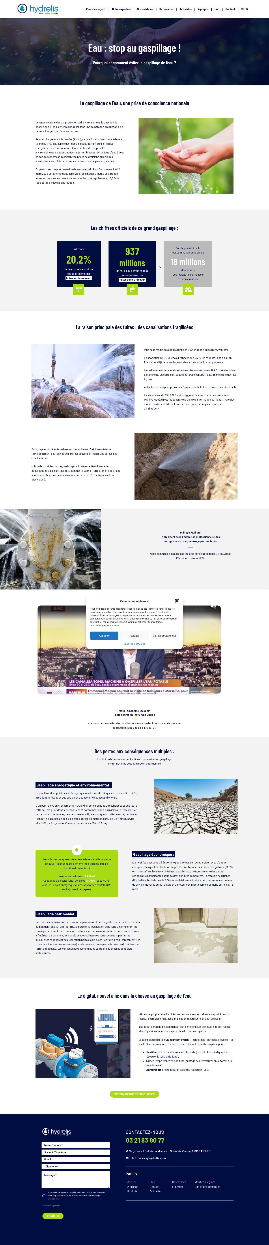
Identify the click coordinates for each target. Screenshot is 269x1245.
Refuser (134, 635)
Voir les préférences (165, 635)
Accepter (104, 635)
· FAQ (151, 1182)
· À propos (132, 1186)
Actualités (156, 1191)
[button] (177, 601)
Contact (154, 1186)
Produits (132, 1191)
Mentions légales (205, 1182)
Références (179, 1182)
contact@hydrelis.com (152, 1158)
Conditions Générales (134, 644)
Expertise (178, 1186)
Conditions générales (207, 1186)
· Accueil (131, 1182)
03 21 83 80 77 (145, 1140)
